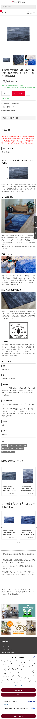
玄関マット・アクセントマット (17, 445)
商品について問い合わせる (10, 118)
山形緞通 (4, 445)
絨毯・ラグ (26, 589)
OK (18, 694)
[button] (17, 542)
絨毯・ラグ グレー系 (8, 451)
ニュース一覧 (5, 646)
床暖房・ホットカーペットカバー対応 (13, 448)
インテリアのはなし (7, 649)
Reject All (18, 690)
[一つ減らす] (9, 94)
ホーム (3, 589)
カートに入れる (18, 93)
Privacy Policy (18, 685)
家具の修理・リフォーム (8, 652)
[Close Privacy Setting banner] (34, 657)
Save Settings (18, 716)
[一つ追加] (9, 92)
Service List (7, 704)
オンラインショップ (14, 589)
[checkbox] (33, 708)
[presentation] (1, 527)
